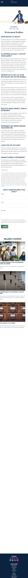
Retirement (14, 565)
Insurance (14, 570)
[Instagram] (17, 560)
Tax (14, 571)
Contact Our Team (14, 558)
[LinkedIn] (13, 560)
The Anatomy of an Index (7, 323)
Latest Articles (14, 576)
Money (14, 573)
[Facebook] (10, 560)
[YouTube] (15, 560)
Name (2, 194)
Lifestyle (14, 574)
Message (3, 210)
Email (2, 202)
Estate (14, 568)
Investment (14, 567)
